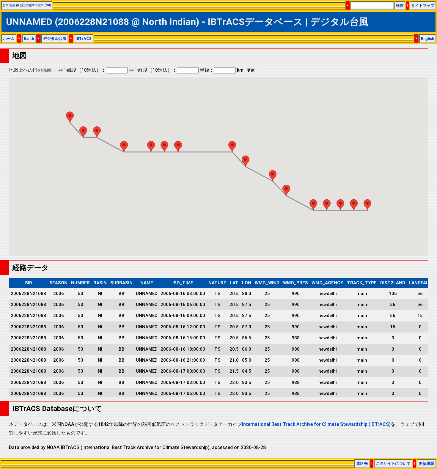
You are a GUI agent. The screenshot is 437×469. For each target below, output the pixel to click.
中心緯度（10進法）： (82, 70)
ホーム (9, 38)
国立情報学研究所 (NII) (35, 5)
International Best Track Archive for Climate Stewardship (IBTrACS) (316, 424)
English (427, 38)
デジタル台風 (54, 38)
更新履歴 (426, 463)
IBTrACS (84, 38)
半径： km (221, 70)
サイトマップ (422, 5)
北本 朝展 (8, 5)
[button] (367, 204)
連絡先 (362, 463)
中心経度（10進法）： (153, 70)
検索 (400, 5)
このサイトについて (393, 463)
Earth (29, 38)
